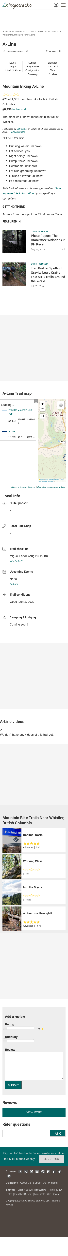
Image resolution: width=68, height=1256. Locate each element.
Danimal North (33, 835)
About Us (25, 1182)
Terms (55, 1200)
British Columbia (45, 31)
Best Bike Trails (44, 1189)
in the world (20, 109)
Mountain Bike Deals (46, 1194)
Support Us (39, 1182)
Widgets (53, 1182)
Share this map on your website (51, 486)
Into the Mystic (33, 887)
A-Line (32, 34)
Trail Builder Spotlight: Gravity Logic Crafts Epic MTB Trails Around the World (48, 274)
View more (34, 1112)
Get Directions (14, 51)
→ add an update (16, 131)
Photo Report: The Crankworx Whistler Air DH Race (48, 240)
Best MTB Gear (23, 1194)
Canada (32, 31)
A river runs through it (37, 913)
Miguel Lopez (18, 556)
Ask (58, 1133)
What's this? (16, 561)
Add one (14, 584)
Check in (30, 54)
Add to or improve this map (23, 486)
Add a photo (35, 51)
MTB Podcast (25, 1189)
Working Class (32, 861)
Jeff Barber (22, 128)
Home (5, 31)
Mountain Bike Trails (18, 31)
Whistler (57, 31)
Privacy (9, 1204)
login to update (17, 606)
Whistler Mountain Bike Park (15, 34)
